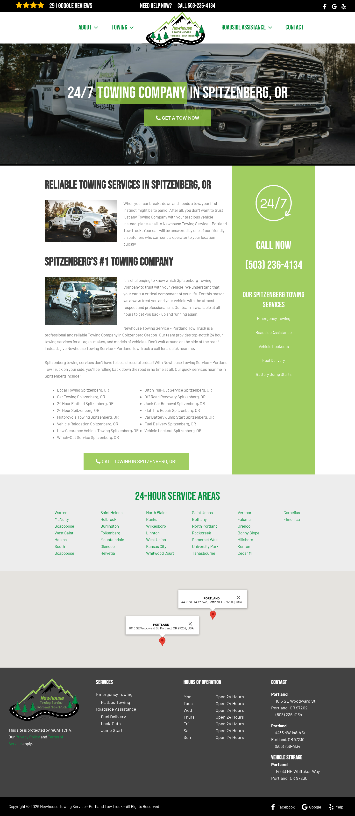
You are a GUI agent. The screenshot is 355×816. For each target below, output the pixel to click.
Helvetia (107, 553)
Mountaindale (112, 539)
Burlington (109, 526)
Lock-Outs (111, 723)
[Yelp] (344, 6)
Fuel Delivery (273, 360)
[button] (95, 27)
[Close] (190, 624)
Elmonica (292, 519)
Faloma (244, 519)
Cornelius (292, 512)
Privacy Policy (27, 736)
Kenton (244, 546)
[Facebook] (325, 6)
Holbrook (108, 519)
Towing (119, 27)
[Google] (334, 6)
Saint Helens (111, 512)
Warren (61, 512)
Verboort (245, 512)
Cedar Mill (246, 553)
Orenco (244, 526)
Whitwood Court (160, 553)
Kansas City (156, 546)
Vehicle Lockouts (274, 346)
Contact (294, 27)
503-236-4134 (201, 6)
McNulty (62, 519)
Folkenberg (110, 532)
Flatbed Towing (115, 702)
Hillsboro (245, 539)
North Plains (156, 512)
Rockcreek (201, 532)
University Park (205, 546)
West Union (156, 539)
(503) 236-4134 (273, 265)
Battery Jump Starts (273, 374)
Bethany (199, 519)
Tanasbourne (203, 553)
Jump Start (112, 730)
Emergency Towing (273, 318)
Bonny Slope (248, 532)
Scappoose (64, 526)
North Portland (205, 526)
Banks (151, 519)
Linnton (153, 532)
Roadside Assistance (243, 27)
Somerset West (205, 539)
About (85, 27)
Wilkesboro (156, 526)
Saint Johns (202, 512)
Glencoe (107, 546)
